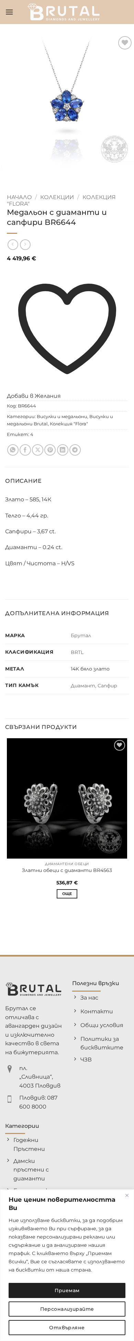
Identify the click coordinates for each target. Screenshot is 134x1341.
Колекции (57, 197)
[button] (9, 11)
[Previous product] (25, 244)
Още (67, 893)
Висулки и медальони (62, 416)
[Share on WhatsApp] (13, 450)
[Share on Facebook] (25, 450)
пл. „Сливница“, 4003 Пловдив (39, 1077)
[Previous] (6, 175)
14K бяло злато (90, 669)
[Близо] (127, 1195)
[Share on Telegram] (75, 450)
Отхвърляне (67, 1327)
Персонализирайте (67, 1309)
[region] (67, 1265)
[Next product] (13, 244)
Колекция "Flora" (69, 423)
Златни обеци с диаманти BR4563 (67, 870)
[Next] (25, 175)
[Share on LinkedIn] (62, 450)
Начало (19, 197)
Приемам (67, 1290)
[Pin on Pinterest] (50, 450)
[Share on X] (37, 450)
